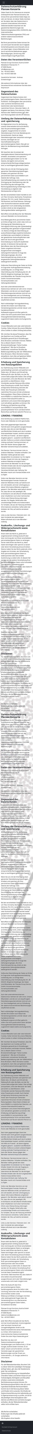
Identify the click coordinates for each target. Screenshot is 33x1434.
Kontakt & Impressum (9, 1427)
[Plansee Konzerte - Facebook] (16, 1423)
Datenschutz (6, 1431)
